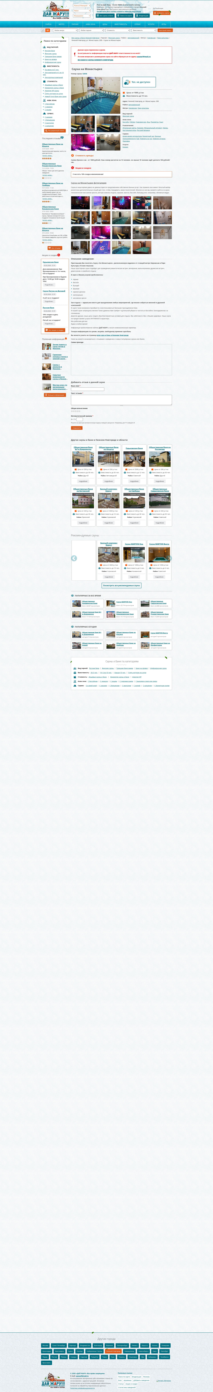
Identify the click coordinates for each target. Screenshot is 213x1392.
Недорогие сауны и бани (54, 88)
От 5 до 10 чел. (106, 673)
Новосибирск (143, 1351)
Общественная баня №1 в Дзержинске (83, 448)
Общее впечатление (79, 408)
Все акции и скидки (56, 330)
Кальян (125, 147)
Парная (75, 24)
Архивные (127, 1380)
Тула (112, 1357)
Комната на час (146, 139)
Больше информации (56, 395)
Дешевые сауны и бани (54, 85)
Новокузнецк (129, 1351)
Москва (45, 1345)
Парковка (126, 141)
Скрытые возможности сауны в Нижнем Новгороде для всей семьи (60, 379)
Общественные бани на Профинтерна (160, 644)
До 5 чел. (94, 673)
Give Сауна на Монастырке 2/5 (74, 411)
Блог (120, 1380)
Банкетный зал (148, 136)
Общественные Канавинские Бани (50, 208)
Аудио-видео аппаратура (132, 136)
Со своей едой (91, 686)
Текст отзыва (77, 393)
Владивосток (85, 1345)
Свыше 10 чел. (120, 673)
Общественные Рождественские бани (52, 164)
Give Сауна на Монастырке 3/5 (76, 411)
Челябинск (164, 1357)
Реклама (146, 1377)
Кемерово (165, 1345)
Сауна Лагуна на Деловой (54, 291)
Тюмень (122, 1357)
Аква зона (90, 24)
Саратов (84, 1357)
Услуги (151, 24)
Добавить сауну (163, 13)
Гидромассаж (141, 122)
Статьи (121, 1384)
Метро (61, 24)
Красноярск (59, 1351)
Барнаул (73, 1345)
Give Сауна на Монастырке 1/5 (72, 411)
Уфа (142, 1357)
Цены (105, 24)
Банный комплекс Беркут (108, 490)
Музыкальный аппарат (153, 128)
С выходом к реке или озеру (146, 681)
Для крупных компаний (54, 77)
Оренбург (164, 1351)
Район (48, 24)
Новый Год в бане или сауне (55, 96)
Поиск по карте (126, 16)
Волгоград (98, 1345)
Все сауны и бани (106, 16)
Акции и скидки (131, 1384)
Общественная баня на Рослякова (160, 448)
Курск (70, 1351)
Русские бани (50, 51)
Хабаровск (152, 1357)
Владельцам (143, 16)
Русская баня (48, 308)
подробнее (83, 481)
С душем (48, 110)
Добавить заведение (141, 1380)
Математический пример (82, 416)
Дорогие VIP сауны (52, 91)
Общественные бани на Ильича (52, 145)
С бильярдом (50, 120)
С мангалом (49, 123)
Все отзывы (56, 248)
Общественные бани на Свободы (52, 184)
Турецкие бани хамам (53, 56)
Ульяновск (133, 1357)
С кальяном (49, 126)
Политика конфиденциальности (82, 1388)
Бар (137, 139)
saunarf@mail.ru (144, 57)
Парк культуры (163, 38)
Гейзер (132, 122)
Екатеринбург (122, 1345)
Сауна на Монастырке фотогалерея (88, 183)
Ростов (54, 1357)
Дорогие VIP (136, 677)
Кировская (151, 38)
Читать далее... (47, 156)
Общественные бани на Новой (91, 644)
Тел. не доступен (141, 82)
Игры (164, 24)
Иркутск (145, 1345)
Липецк (80, 1351)
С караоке (48, 117)
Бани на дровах (51, 59)
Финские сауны (51, 54)
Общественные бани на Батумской (83, 490)
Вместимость (121, 24)
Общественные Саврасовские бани (160, 490)
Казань (154, 1345)
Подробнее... (49, 285)
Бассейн (126, 122)
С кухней (137, 686)
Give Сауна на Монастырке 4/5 (78, 411)
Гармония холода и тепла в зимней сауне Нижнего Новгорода (60, 358)
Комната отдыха (159, 139)
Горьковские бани (51, 262)
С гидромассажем (126, 681)
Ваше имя (75, 386)
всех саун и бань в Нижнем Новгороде (112, 335)
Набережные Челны (94, 1351)
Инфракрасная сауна (53, 62)
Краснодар (46, 1351)
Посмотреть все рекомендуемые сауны (121, 585)
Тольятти (94, 1357)
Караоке (140, 128)
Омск (155, 1351)
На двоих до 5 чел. (52, 70)
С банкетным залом (161, 686)
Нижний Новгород (113, 1351)
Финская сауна (114, 38)
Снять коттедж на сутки (54, 94)
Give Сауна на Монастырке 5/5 (79, 411)
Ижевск (134, 1345)
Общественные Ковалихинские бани (125, 613)
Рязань (63, 1357)
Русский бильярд (143, 130)
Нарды (165, 128)
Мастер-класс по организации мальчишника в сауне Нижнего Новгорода (60, 389)
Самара (73, 1357)
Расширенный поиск (56, 130)
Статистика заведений (127, 1387)
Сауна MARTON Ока (109, 544)
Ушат (161, 122)
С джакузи (48, 107)
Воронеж (109, 1345)
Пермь (44, 1357)
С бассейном (49, 104)
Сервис (137, 24)
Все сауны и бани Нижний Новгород (85, 38)
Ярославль (46, 1363)
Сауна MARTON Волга (134, 544)
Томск (104, 1357)
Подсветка (155, 122)
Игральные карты (129, 128)
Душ (148, 122)
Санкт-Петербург (58, 1345)
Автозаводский (133, 38)
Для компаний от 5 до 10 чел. (53, 74)
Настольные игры (129, 130)
